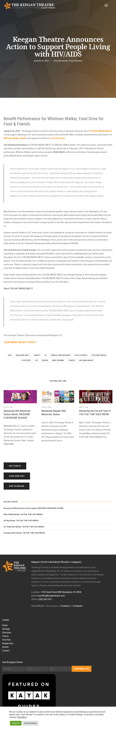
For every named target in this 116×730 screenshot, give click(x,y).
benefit (37, 355)
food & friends (81, 355)
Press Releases (75, 60)
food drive (26, 360)
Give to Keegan (16, 486)
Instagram (78, 606)
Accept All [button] (16, 723)
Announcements (60, 60)
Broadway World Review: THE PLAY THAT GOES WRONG (24, 533)
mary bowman (58, 360)
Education (6, 632)
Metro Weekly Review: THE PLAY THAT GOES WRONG (23, 514)
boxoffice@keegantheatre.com (51, 595)
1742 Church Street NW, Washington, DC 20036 (61, 592)
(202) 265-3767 (45, 599)
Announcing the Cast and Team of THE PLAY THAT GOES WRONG (95, 412)
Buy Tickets (15, 466)
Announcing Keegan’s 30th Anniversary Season (53, 412)
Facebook (65, 606)
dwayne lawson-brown (60, 355)
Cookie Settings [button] (30, 723)
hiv (36, 360)
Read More (22, 717)
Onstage (6, 629)
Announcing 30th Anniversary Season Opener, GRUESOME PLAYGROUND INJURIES (17, 414)
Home (5, 625)
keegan (45, 360)
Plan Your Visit (17, 476)
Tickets (5, 636)
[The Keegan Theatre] (30, 5)
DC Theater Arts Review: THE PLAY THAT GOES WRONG (24, 527)
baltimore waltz (23, 355)
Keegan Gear (7, 643)
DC (46, 355)
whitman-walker (86, 360)
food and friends (98, 355)
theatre (71, 360)
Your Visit (6, 639)
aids (10, 355)
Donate (5, 647)
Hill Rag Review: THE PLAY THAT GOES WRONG (21, 521)
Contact (6, 650)
